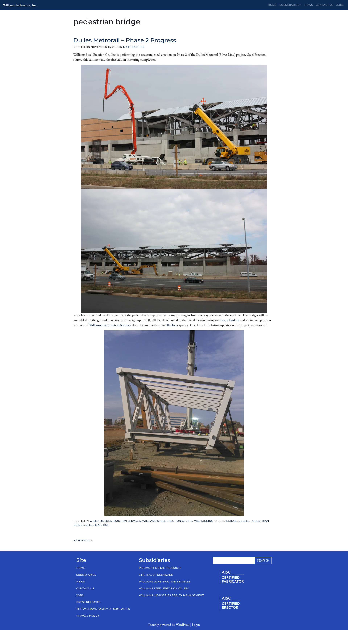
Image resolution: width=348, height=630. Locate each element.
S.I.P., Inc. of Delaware (156, 574)
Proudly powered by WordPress (169, 625)
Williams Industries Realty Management (171, 595)
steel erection (97, 525)
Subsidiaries (289, 5)
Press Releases (88, 602)
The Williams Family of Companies (103, 609)
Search (263, 560)
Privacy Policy (87, 615)
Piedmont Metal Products (160, 568)
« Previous (80, 540)
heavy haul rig (230, 320)
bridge (231, 521)
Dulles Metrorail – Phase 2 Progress (124, 40)
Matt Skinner (133, 47)
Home (272, 5)
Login (196, 625)
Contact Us (325, 5)
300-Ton (171, 325)
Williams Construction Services (115, 521)
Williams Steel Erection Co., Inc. (167, 521)
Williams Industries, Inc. (20, 5)
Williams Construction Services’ (110, 325)
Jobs (340, 5)
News (308, 5)
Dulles (243, 521)
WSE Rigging (203, 521)
